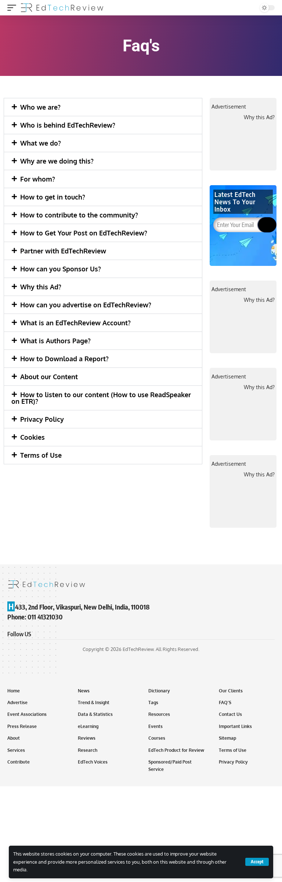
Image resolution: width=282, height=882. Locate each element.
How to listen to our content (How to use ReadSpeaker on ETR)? (101, 398)
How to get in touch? (52, 197)
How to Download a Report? (64, 359)
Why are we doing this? (57, 161)
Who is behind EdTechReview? (67, 125)
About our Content (49, 377)
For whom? (37, 179)
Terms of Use (41, 455)
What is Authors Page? (55, 341)
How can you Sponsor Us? (60, 269)
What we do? (40, 143)
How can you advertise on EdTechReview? (85, 305)
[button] (103, 107)
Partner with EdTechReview (63, 251)
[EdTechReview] (62, 7)
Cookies (32, 437)
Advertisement (229, 106)
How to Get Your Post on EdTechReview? (83, 233)
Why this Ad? (40, 287)
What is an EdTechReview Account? (75, 323)
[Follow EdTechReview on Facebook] (42, 634)
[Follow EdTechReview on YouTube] (60, 634)
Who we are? (40, 107)
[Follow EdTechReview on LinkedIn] (78, 634)
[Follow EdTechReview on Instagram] (69, 634)
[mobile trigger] (13, 7)
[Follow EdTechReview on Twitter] (51, 634)
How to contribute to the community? (79, 215)
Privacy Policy (42, 419)
